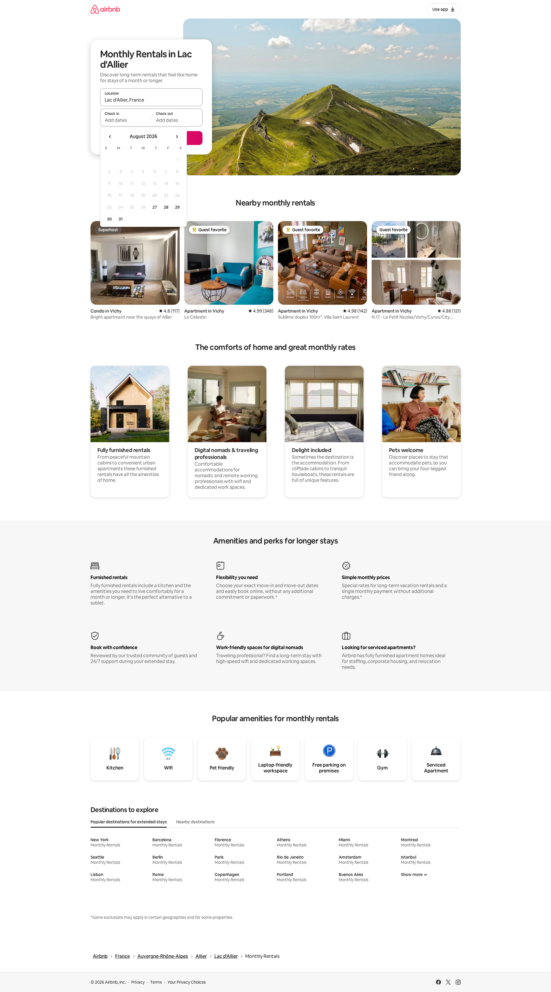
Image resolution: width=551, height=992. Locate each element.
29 (177, 207)
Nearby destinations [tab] (195, 821)
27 (154, 207)
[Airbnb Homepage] (105, 9)
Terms (156, 982)
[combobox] (151, 99)
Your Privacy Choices (186, 982)
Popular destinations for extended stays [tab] (129, 821)
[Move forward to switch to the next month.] (176, 136)
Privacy (138, 982)
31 (121, 219)
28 (166, 207)
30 (109, 219)
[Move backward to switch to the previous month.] (110, 136)
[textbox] (126, 120)
